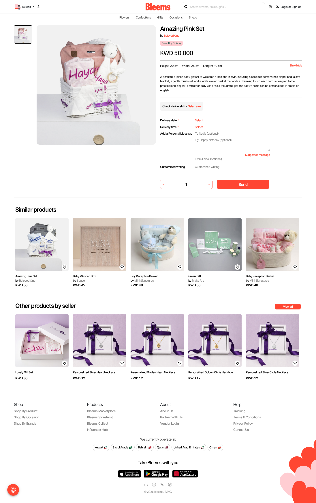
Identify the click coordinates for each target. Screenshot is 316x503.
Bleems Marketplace (101, 411)
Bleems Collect (97, 423)
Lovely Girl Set (24, 372)
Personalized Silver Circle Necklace (267, 372)
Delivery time (169, 127)
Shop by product (25, 411)
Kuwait (99, 447)
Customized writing (172, 167)
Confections (143, 17)
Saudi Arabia (121, 447)
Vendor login (169, 423)
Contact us (241, 430)
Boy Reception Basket (144, 276)
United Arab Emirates (187, 447)
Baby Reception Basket (260, 276)
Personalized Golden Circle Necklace (210, 372)
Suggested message (257, 155)
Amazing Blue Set (26, 276)
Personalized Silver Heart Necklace (94, 372)
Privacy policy (243, 423)
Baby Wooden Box (84, 276)
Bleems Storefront (100, 417)
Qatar (160, 447)
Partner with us (171, 417)
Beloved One (171, 35)
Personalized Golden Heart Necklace (153, 372)
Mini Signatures (142, 280)
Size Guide (296, 65)
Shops (193, 17)
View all (288, 306)
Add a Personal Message (176, 133)
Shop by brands (25, 423)
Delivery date (169, 120)
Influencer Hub (97, 430)
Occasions (176, 17)
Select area (194, 106)
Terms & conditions (247, 417)
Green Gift (194, 276)
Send (243, 184)
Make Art (196, 280)
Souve (79, 280)
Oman (213, 447)
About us (166, 411)
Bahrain (143, 447)
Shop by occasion (26, 417)
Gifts (160, 17)
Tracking (239, 411)
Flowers (124, 17)
